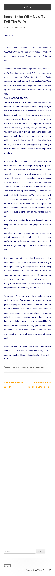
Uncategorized (19, 366)
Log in (7, 566)
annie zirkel (9, 27)
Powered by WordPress (36, 570)
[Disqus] (27, 427)
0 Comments (23, 27)
